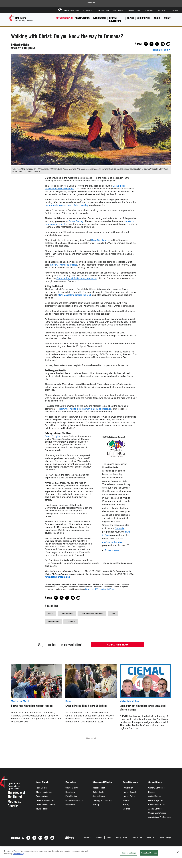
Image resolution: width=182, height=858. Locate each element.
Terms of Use (137, 837)
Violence (126, 808)
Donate (167, 18)
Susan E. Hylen (52, 436)
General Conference (115, 19)
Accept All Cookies (149, 852)
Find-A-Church (103, 10)
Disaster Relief (98, 787)
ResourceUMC (134, 10)
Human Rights (129, 796)
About (157, 18)
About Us (150, 837)
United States (67, 613)
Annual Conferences (156, 808)
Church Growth (71, 787)
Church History (98, 796)
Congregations (42, 796)
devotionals (53, 621)
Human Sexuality (130, 792)
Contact (99, 837)
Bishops (69, 701)
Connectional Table (156, 804)
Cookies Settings (129, 852)
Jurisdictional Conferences (159, 817)
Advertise (87, 837)
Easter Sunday (76, 221)
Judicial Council (154, 796)
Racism (126, 800)
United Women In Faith (45, 804)
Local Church (42, 782)
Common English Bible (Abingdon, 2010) (76, 278)
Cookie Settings (165, 837)
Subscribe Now (117, 644)
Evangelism (70, 782)
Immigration (99, 18)
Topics (130, 18)
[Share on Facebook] (146, 44)
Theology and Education (102, 800)
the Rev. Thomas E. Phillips (63, 264)
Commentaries (82, 18)
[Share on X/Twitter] (151, 44)
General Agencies (155, 800)
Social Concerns (130, 782)
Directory (87, 10)
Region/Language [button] (71, 10)
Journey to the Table (112, 541)
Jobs (109, 837)
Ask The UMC (118, 10)
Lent (113, 613)
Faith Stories (41, 787)
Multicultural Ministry (129, 701)
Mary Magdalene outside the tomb (75, 294)
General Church (155, 782)
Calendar (71, 621)
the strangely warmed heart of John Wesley (66, 205)
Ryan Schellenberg (100, 240)
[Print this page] (163, 44)
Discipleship (70, 792)
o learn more (112, 550)
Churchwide (143, 18)
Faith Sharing (71, 796)
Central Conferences (157, 812)
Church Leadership (44, 792)
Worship (95, 804)
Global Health (98, 792)
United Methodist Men (45, 800)
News (50, 613)
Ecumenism (70, 804)
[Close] (178, 852)
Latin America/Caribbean (92, 613)
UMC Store (149, 10)
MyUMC (175, 10)
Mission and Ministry (20, 701)
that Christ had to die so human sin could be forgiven (85, 408)
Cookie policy (18, 853)
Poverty (126, 804)
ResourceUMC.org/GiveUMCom (99, 589)
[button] (29, 838)
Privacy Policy (121, 837)
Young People (42, 808)
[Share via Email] (168, 44)
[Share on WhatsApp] (157, 44)
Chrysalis (119, 528)
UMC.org (161, 10)
